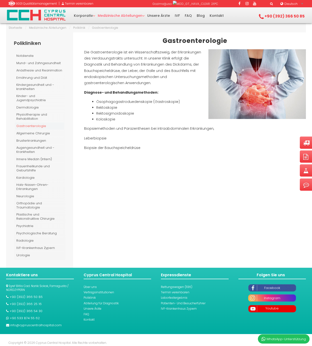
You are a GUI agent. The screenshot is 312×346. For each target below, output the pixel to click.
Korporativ (83, 15)
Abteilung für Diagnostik (101, 303)
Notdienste (25, 55)
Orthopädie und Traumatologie (29, 205)
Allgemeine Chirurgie (33, 133)
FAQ (188, 15)
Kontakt (217, 15)
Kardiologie (25, 177)
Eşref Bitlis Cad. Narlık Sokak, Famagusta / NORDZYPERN (37, 288)
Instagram (272, 298)
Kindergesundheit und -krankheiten (35, 87)
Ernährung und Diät (31, 77)
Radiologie (25, 240)
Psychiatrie (24, 226)
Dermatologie (27, 107)
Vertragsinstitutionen (99, 292)
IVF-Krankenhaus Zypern (35, 248)
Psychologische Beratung (36, 233)
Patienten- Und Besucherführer (183, 303)
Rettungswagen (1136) (176, 287)
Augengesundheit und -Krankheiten (35, 150)
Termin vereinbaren (175, 292)
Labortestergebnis (174, 298)
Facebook (272, 288)
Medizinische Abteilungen (120, 15)
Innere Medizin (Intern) (34, 159)
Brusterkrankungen (31, 140)
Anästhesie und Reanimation (39, 70)
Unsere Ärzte (158, 15)
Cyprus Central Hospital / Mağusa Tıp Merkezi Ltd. (36, 15)
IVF (177, 15)
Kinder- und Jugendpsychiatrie (31, 98)
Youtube (272, 308)
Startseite (15, 28)
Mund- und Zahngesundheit (38, 63)
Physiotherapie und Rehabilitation (31, 116)
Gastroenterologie (195, 40)
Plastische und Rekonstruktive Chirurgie (35, 216)
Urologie (23, 255)
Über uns (90, 287)
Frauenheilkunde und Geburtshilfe (33, 168)
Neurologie (25, 196)
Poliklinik (79, 28)
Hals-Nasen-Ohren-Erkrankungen (32, 187)
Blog (201, 15)
